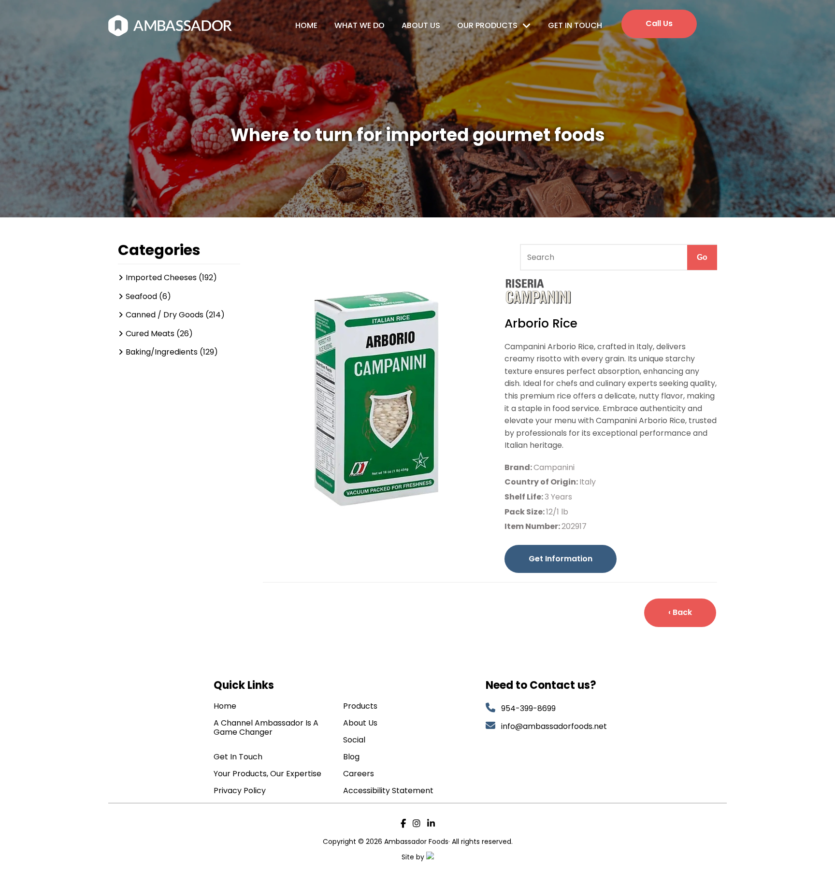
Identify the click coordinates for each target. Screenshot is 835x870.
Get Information (560, 558)
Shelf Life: (524, 496)
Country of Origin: (541, 481)
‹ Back (680, 612)
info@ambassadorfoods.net (555, 726)
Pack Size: (525, 511)
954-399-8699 (528, 708)
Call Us (659, 23)
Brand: (518, 467)
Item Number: (532, 526)
